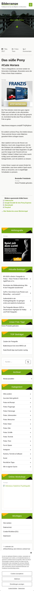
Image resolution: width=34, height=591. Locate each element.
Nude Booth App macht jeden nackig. (15, 350)
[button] (31, 553)
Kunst (5, 458)
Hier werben (7, 523)
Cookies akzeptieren (17, 573)
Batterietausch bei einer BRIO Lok (14, 346)
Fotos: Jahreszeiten (9, 415)
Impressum (7, 536)
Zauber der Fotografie (10, 341)
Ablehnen (17, 579)
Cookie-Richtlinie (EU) (10, 531)
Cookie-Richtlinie (12, 588)
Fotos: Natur (7, 424)
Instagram (6, 449)
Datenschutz (21, 588)
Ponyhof (8, 207)
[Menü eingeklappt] (30, 5)
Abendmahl (9, 205)
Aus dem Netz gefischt (10, 398)
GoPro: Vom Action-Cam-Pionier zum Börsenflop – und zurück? (15, 293)
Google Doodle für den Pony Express (18, 203)
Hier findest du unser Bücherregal (15, 211)
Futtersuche (9, 200)
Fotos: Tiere (7, 441)
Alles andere (7, 394)
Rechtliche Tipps (8, 462)
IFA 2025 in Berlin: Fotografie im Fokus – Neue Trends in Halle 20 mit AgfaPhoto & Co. (15, 279)
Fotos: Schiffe (7, 432)
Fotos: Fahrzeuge (9, 411)
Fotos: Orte (7, 428)
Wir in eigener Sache (10, 467)
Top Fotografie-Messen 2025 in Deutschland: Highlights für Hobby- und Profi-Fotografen (15, 310)
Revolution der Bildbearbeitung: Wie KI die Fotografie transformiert (15, 286)
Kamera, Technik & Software (12, 454)
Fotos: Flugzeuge (9, 407)
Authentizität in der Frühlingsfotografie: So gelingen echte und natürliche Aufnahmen (14, 301)
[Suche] (28, 362)
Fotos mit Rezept (9, 402)
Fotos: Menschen (9, 419)
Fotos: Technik (8, 437)
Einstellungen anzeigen (17, 584)
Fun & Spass (7, 445)
